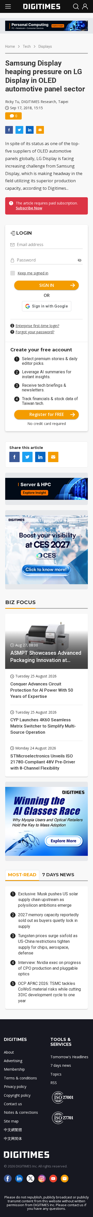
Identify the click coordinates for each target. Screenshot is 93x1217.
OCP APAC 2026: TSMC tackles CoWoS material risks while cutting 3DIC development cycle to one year (49, 992)
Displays (45, 46)
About (9, 1052)
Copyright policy (17, 1095)
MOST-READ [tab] (22, 874)
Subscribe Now (29, 208)
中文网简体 (13, 1138)
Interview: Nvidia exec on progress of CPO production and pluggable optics (49, 968)
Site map (11, 1121)
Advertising (13, 1060)
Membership (14, 1069)
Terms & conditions (20, 1078)
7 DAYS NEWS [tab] (58, 874)
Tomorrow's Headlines (69, 1056)
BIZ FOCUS (20, 602)
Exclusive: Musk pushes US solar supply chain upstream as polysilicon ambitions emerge (48, 899)
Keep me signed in (33, 273)
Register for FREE (46, 414)
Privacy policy (15, 1086)
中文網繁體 (13, 1129)
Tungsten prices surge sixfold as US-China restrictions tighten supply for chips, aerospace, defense (48, 944)
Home (10, 46)
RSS (53, 1082)
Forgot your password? (35, 331)
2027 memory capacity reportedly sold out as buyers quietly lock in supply (48, 920)
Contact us (13, 1103)
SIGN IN (46, 285)
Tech (27, 46)
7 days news (60, 1065)
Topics (55, 1074)
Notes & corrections (21, 1112)
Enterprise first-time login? (37, 325)
